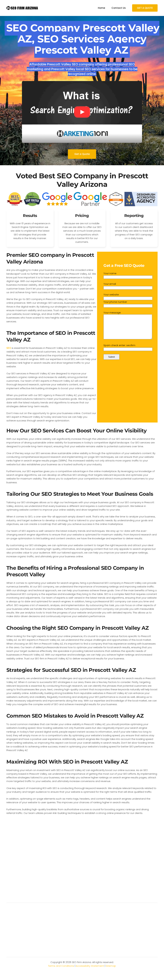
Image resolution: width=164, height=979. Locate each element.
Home (101, 8)
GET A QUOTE (145, 8)
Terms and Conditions (61, 966)
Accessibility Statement (90, 966)
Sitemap (111, 966)
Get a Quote (82, 154)
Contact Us (118, 8)
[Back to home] (22, 8)
